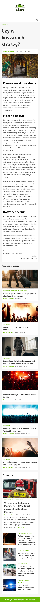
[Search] (37, 20)
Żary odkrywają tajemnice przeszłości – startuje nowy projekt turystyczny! (20, 346)
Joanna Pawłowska (8, 51)
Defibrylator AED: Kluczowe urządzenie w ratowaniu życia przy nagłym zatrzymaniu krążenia (9, 570)
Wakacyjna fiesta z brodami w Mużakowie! (20, 312)
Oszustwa (21, 582)
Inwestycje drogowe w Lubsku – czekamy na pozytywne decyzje (9, 554)
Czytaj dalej (20, 527)
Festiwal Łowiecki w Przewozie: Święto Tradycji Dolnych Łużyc (20, 414)
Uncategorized (22, 564)
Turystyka (5, 25)
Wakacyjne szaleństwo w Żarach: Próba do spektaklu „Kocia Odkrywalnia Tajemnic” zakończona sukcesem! (9, 539)
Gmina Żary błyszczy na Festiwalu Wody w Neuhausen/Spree (20, 447)
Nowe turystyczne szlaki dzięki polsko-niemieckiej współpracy (20, 279)
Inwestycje (26, 551)
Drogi (20, 551)
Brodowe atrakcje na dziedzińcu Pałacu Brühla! (20, 380)
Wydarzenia (24, 290)
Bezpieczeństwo (9, 500)
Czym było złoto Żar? (29, 257)
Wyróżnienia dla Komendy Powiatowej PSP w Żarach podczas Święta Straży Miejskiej (20, 488)
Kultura (20, 533)
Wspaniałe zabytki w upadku (13, 252)
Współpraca (15, 290)
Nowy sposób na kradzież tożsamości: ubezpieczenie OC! (9, 585)
